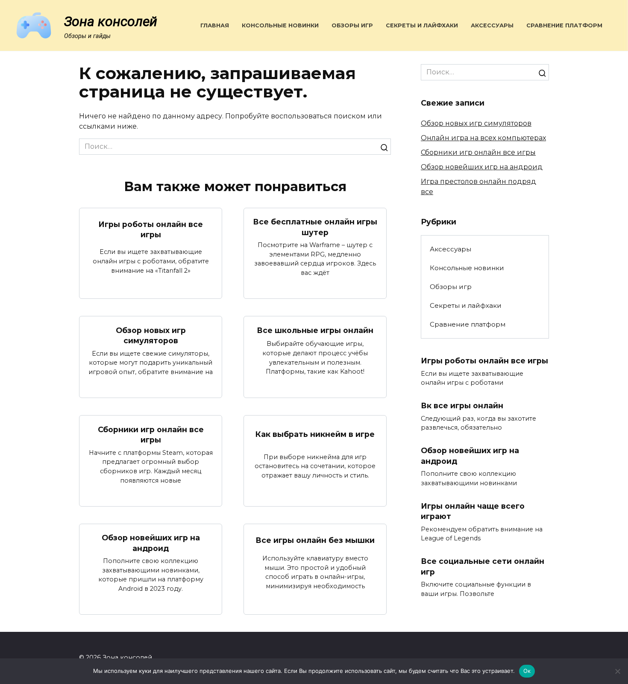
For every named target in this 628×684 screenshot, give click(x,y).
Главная (214, 25)
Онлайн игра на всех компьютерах (483, 138)
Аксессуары (492, 25)
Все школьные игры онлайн (315, 330)
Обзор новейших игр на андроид (151, 543)
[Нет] (617, 671)
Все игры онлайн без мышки (315, 540)
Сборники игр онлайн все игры (151, 434)
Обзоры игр (352, 25)
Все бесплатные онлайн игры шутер (315, 227)
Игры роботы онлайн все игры (150, 229)
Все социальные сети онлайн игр (482, 566)
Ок (527, 670)
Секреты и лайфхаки (422, 25)
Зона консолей (110, 21)
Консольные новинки (280, 25)
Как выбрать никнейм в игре (315, 434)
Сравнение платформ (564, 25)
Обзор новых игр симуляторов (151, 335)
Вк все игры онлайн (462, 405)
